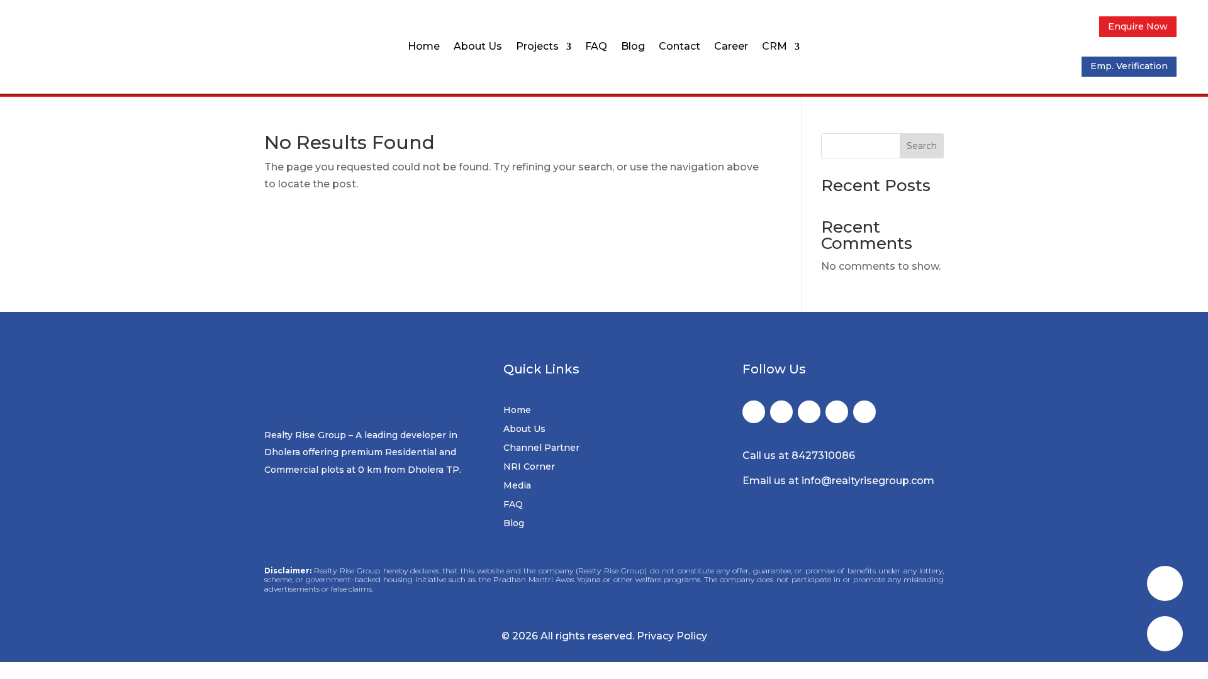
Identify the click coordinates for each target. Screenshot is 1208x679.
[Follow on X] (781, 411)
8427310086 (823, 455)
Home (424, 47)
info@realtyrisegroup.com (868, 481)
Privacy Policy (672, 636)
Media (517, 486)
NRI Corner (529, 467)
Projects (537, 47)
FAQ (596, 47)
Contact (679, 47)
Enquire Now (1138, 26)
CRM (774, 47)
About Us (478, 47)
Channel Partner (541, 448)
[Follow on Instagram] (809, 411)
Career (731, 47)
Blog (633, 47)
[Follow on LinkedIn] (836, 411)
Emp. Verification (1129, 66)
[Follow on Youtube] (864, 411)
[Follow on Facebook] (753, 411)
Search (922, 146)
